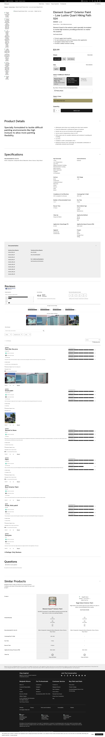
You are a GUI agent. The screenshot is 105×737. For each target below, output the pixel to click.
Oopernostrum (7, 392)
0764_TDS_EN (33, 252)
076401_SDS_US (11, 252)
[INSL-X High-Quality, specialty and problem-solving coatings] (47, 717)
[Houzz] (79, 675)
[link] (97, 1)
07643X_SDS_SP (11, 269)
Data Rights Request (24, 699)
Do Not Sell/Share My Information (27, 698)
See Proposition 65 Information (37, 261)
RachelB (6, 507)
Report (18, 385)
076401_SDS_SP (11, 254)
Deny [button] (93, 734)
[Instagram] (64, 675)
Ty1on (6, 537)
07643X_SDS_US (11, 266)
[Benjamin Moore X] (76, 675)
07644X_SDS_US (11, 271)
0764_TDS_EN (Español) (35, 254)
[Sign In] (95, 1)
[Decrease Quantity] (54, 110)
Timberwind (7, 461)
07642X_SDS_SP (11, 264)
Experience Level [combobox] (17, 334)
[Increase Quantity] (59, 110)
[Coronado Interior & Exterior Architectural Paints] (69, 717)
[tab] (7, 14)
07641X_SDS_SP (11, 259)
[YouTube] (70, 675)
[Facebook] (61, 675)
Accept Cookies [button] (99, 734)
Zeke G (6, 432)
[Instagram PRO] (67, 676)
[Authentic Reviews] (10, 289)
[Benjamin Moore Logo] (8, 3)
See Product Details (57, 34)
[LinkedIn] (82, 675)
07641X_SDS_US (11, 257)
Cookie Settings (13, 735)
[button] (20, 1)
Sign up (21, 675)
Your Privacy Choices (24, 701)
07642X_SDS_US (11, 261)
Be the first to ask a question (11, 564)
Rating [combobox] (7, 334)
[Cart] (100, 1)
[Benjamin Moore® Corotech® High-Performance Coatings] (25, 717)
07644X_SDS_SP (11, 274)
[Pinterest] (73, 675)
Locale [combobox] (26, 334)
